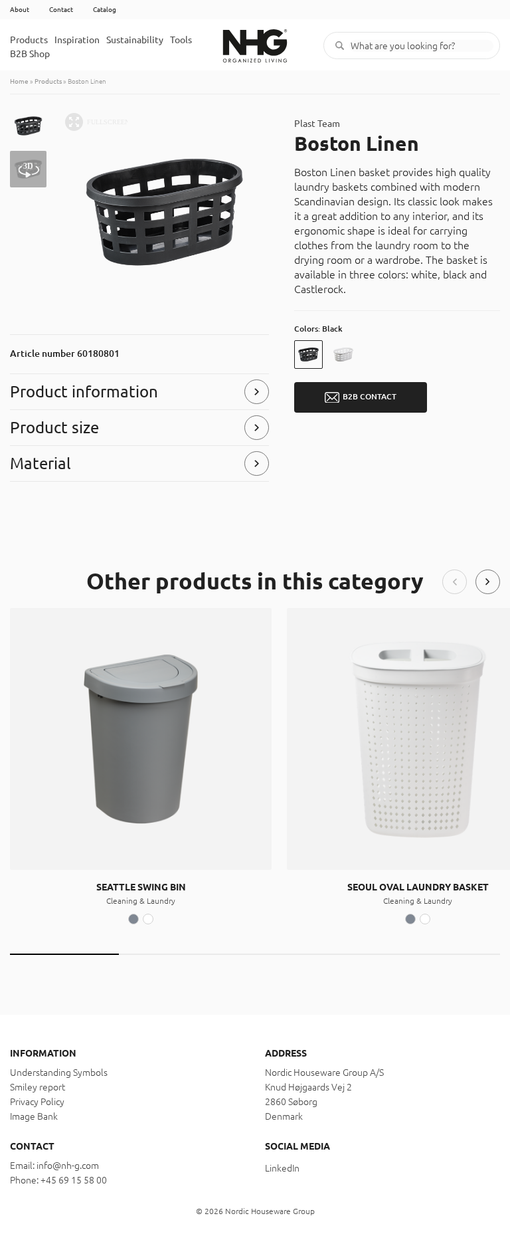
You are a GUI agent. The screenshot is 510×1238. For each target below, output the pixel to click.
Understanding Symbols (59, 1072)
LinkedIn (282, 1168)
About (19, 9)
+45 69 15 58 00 (74, 1180)
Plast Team (317, 123)
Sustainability (134, 40)
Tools (181, 40)
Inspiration (77, 40)
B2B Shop (30, 54)
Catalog (104, 9)
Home (19, 81)
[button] (454, 581)
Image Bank (34, 1116)
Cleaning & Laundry (140, 900)
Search (339, 45)
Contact (61, 9)
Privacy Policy (37, 1101)
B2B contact (369, 396)
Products (29, 40)
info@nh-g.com (68, 1165)
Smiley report (37, 1087)
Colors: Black (318, 328)
